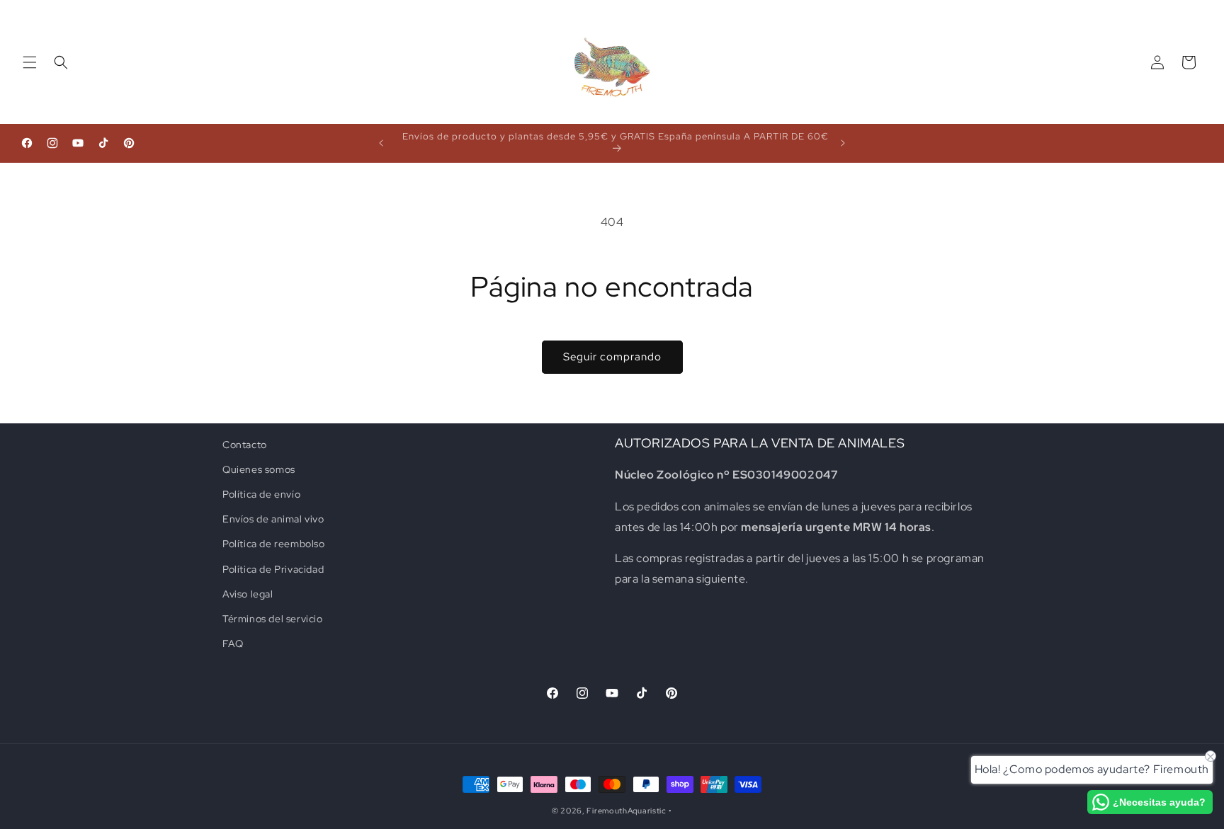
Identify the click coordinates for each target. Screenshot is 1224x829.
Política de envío (261, 494)
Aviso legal (247, 594)
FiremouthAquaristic (626, 811)
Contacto (244, 444)
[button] (29, 62)
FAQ (233, 643)
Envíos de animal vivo (273, 519)
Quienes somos (258, 469)
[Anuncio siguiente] (842, 143)
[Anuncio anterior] (381, 143)
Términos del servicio (272, 618)
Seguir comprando (612, 357)
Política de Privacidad (273, 569)
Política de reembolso (273, 544)
